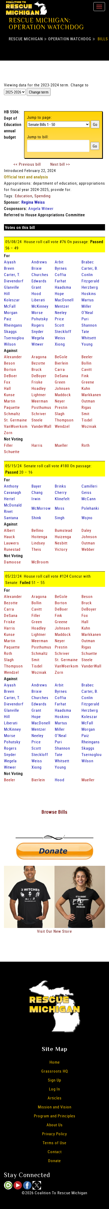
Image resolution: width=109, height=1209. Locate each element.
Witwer (37, 344)
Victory (61, 549)
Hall (7, 388)
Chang (37, 492)
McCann (88, 498)
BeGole (61, 356)
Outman (88, 401)
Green (60, 382)
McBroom (40, 561)
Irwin (35, 498)
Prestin (61, 407)
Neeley (61, 312)
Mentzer (62, 306)
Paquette (12, 407)
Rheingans (13, 325)
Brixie (36, 268)
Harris (37, 445)
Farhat (60, 280)
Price (59, 318)
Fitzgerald (90, 280)
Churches (39, 274)
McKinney (39, 306)
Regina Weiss (33, 202)
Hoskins (88, 293)
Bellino (37, 530)
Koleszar (12, 299)
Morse (37, 312)
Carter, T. (12, 274)
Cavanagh (12, 492)
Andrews (39, 261)
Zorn (8, 432)
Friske (37, 382)
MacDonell (64, 299)
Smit (85, 413)
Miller (86, 306)
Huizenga (63, 536)
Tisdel (86, 419)
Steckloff (63, 331)
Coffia (60, 274)
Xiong (60, 344)
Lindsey (38, 542)
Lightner (38, 394)
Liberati (38, 299)
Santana (11, 517)
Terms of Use (54, 1142)
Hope (59, 293)
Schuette (12, 451)
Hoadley (38, 388)
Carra (60, 369)
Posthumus (41, 407)
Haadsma (63, 287)
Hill (7, 293)
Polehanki (90, 508)
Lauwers (11, 542)
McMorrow (41, 508)
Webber (88, 549)
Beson (9, 363)
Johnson (89, 536)
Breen (9, 268)
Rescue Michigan (26, 38)
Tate (85, 331)
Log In (54, 1089)
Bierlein (61, 363)
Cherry (61, 492)
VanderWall (41, 426)
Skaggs (10, 331)
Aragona (39, 356)
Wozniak (89, 426)
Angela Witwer (41, 208)
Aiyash (10, 261)
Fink (85, 375)
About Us (55, 1124)
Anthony (11, 486)
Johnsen (62, 388)
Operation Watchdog (69, 38)
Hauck (9, 536)
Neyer (60, 401)
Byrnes (61, 268)
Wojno (87, 517)
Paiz (8, 318)
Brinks (60, 486)
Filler (8, 445)
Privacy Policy (54, 1133)
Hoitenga (39, 536)
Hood (36, 293)
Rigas (86, 407)
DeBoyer (39, 375)
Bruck (36, 369)
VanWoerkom (16, 426)
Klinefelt (62, 498)
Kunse (9, 394)
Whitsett (88, 337)
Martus (87, 299)
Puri (85, 318)
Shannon (89, 325)
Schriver (38, 413)
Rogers (37, 325)
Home (54, 1062)
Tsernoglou (14, 337)
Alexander (13, 356)
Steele (37, 419)
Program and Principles (54, 1115)
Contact (55, 1151)
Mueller (61, 445)
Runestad (12, 549)
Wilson (10, 344)
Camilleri (89, 486)
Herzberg (89, 287)
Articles (55, 1097)
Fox (7, 382)
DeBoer (10, 375)
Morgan (10, 312)
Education (23, 195)
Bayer (36, 486)
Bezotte (38, 363)
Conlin (87, 274)
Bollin (86, 363)
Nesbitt (61, 542)
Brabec (87, 261)
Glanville (11, 287)
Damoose (12, 561)
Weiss (60, 337)
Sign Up (54, 1080)
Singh (60, 517)
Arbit (59, 261)
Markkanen (91, 394)
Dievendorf (14, 280)
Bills (103, 38)
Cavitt (86, 369)
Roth (85, 445)
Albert (9, 530)
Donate (54, 1160)
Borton (10, 369)
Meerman (39, 401)
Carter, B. (89, 268)
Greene (87, 382)
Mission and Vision (54, 1106)
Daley (86, 530)
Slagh (60, 413)
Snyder (37, 331)
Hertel (9, 498)
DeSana (61, 375)
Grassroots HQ (54, 1071)
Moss (60, 508)
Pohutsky (39, 318)
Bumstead (63, 530)
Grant (36, 287)
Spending (42, 195)
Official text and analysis (26, 176)
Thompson (64, 419)
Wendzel (62, 426)
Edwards (39, 280)
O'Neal (87, 312)
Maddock (63, 394)
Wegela (37, 337)
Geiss (86, 492)
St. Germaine (15, 419)
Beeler (87, 356)
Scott (59, 325)
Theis (36, 549)
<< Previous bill (27, 164)
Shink (36, 517)
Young (87, 344)
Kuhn (85, 388)
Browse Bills (54, 812)
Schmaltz (12, 413)
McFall (10, 306)
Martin (9, 401)
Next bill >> (60, 164)
